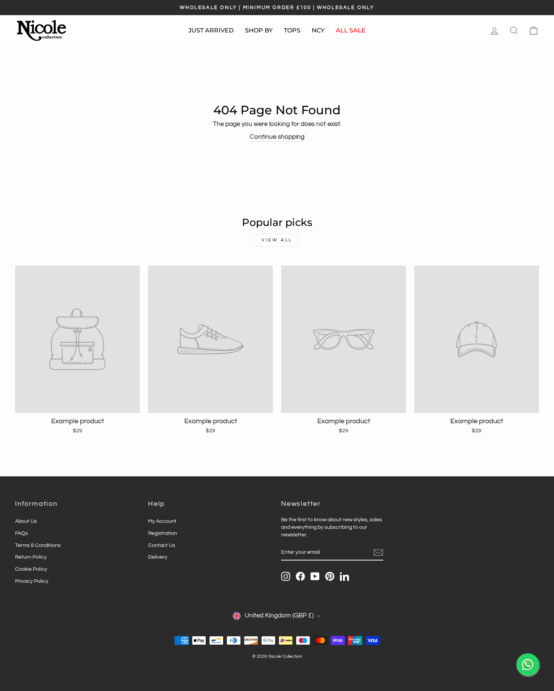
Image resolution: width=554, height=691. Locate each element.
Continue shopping (277, 137)
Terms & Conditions (38, 545)
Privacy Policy (31, 581)
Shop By (258, 30)
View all (277, 240)
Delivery (157, 557)
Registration (162, 533)
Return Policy (31, 557)
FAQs (21, 533)
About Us (26, 521)
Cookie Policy (31, 569)
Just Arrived (211, 30)
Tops (292, 30)
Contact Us (161, 545)
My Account (162, 521)
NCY (318, 30)
